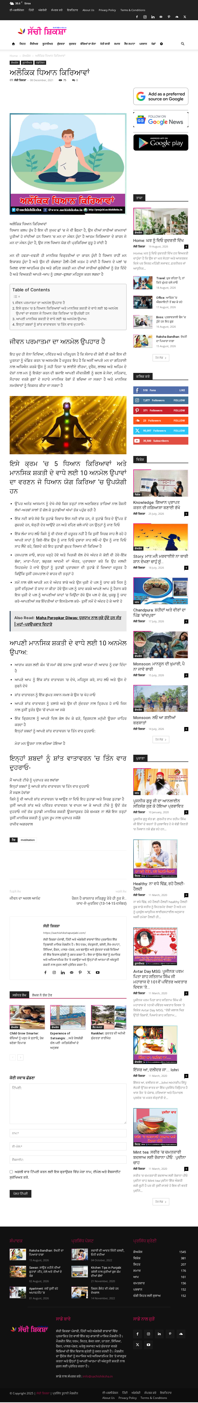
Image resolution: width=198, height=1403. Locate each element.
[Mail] (160, 16)
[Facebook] (137, 16)
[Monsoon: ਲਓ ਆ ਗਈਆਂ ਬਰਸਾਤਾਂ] (160, 698)
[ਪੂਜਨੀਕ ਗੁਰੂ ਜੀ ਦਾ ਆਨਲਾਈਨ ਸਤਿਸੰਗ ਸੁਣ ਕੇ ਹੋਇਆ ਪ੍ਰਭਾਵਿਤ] (160, 781)
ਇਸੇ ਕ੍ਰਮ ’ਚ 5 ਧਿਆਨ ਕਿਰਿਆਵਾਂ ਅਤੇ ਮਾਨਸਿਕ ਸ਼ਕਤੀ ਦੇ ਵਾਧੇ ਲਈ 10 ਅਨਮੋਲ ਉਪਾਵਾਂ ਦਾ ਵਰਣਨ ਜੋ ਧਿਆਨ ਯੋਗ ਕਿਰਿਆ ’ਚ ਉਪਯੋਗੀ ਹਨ (67, 311)
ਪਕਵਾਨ (143, 43)
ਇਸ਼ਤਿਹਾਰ (72, 10)
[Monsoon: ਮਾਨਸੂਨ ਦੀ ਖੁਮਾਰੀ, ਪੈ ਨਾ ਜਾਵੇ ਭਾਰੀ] (160, 644)
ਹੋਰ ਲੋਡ (159, 358)
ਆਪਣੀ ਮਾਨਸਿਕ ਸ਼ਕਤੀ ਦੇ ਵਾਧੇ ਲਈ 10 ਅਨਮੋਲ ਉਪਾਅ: (51, 319)
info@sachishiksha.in (98, 1376)
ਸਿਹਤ (23, 43)
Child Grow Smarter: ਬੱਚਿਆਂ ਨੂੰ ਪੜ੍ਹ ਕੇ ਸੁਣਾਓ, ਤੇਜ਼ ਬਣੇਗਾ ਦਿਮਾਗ (26, 1038)
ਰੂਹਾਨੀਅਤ (47, 43)
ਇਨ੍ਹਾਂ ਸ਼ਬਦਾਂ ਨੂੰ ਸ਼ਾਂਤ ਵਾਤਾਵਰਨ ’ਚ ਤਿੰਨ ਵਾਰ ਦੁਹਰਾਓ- (50, 324)
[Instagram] (144, 16)
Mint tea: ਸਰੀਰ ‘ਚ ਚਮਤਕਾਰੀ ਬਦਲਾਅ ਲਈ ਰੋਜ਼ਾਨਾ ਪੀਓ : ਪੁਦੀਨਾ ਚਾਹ (159, 1157)
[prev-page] (13, 1057)
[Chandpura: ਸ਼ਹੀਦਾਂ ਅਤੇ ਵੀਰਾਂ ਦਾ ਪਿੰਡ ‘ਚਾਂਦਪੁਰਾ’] (160, 590)
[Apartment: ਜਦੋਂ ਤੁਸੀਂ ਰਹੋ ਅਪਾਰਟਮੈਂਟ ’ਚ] (18, 1292)
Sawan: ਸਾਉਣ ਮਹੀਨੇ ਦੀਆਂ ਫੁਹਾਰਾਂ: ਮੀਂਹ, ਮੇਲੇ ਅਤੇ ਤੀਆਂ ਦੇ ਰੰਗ (45, 1272)
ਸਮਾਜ (117, 43)
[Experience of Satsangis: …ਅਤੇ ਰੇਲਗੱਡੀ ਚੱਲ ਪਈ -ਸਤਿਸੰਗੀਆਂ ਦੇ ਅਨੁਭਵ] (68, 1017)
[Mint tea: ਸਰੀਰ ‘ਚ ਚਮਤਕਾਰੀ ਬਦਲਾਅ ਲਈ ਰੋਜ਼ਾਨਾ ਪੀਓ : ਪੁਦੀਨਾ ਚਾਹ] (160, 1127)
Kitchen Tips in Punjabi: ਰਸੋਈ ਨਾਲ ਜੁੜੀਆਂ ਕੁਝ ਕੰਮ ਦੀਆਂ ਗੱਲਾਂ (106, 1272)
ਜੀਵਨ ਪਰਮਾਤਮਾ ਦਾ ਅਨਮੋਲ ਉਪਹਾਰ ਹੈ (40, 303)
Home (14, 56)
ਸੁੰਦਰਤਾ (61, 43)
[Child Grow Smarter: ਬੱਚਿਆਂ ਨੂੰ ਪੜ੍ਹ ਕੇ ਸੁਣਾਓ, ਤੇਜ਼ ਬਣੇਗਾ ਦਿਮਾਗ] (27, 1017)
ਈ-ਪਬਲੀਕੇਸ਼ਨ (17, 10)
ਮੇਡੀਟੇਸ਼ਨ (40, 62)
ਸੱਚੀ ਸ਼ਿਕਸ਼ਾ (20, 80)
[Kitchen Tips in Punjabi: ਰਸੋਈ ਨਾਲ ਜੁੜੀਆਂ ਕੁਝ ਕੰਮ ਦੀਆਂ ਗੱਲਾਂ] (79, 1271)
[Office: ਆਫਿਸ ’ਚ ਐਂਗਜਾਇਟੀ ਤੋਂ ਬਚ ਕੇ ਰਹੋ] (143, 302)
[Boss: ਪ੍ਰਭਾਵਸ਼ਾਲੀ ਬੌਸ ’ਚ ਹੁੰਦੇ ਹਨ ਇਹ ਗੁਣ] (143, 321)
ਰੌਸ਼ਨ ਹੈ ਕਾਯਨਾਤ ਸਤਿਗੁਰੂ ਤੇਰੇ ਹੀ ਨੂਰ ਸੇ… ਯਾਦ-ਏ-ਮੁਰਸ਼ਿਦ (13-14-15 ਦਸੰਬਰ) (99, 901)
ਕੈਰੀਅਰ (34, 43)
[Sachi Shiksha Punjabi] (29, 1329)
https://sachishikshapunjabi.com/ (64, 933)
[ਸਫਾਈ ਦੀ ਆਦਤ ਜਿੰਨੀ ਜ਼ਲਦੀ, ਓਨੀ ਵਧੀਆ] (79, 1254)
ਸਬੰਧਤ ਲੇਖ (19, 995)
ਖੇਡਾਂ (153, 43)
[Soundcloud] (176, 16)
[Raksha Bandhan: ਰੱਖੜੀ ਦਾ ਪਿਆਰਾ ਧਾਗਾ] (143, 341)
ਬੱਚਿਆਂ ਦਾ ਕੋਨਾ (88, 43)
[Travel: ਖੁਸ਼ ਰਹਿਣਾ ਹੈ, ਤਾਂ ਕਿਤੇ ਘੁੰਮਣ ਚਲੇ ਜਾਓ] (143, 282)
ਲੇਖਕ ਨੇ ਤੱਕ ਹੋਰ (42, 995)
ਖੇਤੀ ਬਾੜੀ (105, 43)
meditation (28, 840)
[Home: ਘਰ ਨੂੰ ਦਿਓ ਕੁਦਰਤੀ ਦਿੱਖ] (160, 221)
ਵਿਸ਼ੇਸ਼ (137, 494)
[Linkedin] (152, 16)
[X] (184, 16)
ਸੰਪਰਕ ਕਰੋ (57, 10)
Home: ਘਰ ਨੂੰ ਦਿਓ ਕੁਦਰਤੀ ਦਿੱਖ (158, 240)
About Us (88, 10)
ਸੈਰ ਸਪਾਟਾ (129, 43)
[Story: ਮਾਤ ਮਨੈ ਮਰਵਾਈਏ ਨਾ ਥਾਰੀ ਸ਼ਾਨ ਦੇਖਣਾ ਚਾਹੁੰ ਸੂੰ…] (160, 537)
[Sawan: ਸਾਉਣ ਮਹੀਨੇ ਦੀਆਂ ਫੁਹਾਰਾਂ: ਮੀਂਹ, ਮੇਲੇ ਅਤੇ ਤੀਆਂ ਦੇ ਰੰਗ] (18, 1271)
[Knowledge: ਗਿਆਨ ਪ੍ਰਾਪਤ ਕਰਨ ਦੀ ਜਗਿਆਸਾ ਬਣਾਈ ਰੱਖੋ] (160, 483)
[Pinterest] (168, 16)
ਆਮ (137, 602)
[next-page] (20, 1057)
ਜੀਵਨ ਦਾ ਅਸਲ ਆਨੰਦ (25, 898)
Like (182, 390)
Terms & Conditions (132, 10)
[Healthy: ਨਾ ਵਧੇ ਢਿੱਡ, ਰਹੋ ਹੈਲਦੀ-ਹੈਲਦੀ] (160, 858)
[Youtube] (99, 973)
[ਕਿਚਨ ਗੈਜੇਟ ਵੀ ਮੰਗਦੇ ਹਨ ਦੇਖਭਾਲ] (79, 1292)
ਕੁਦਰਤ (72, 43)
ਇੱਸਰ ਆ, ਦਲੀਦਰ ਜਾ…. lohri (156, 1069)
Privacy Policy (107, 10)
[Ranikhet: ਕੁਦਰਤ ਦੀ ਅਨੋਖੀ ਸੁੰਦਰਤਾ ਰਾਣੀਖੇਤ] (109, 1017)
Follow (179, 400)
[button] (182, 44)
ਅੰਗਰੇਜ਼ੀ (42, 10)
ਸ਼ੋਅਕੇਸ (26, 56)
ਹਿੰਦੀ (31, 10)
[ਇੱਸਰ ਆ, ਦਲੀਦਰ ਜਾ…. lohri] (160, 1045)
